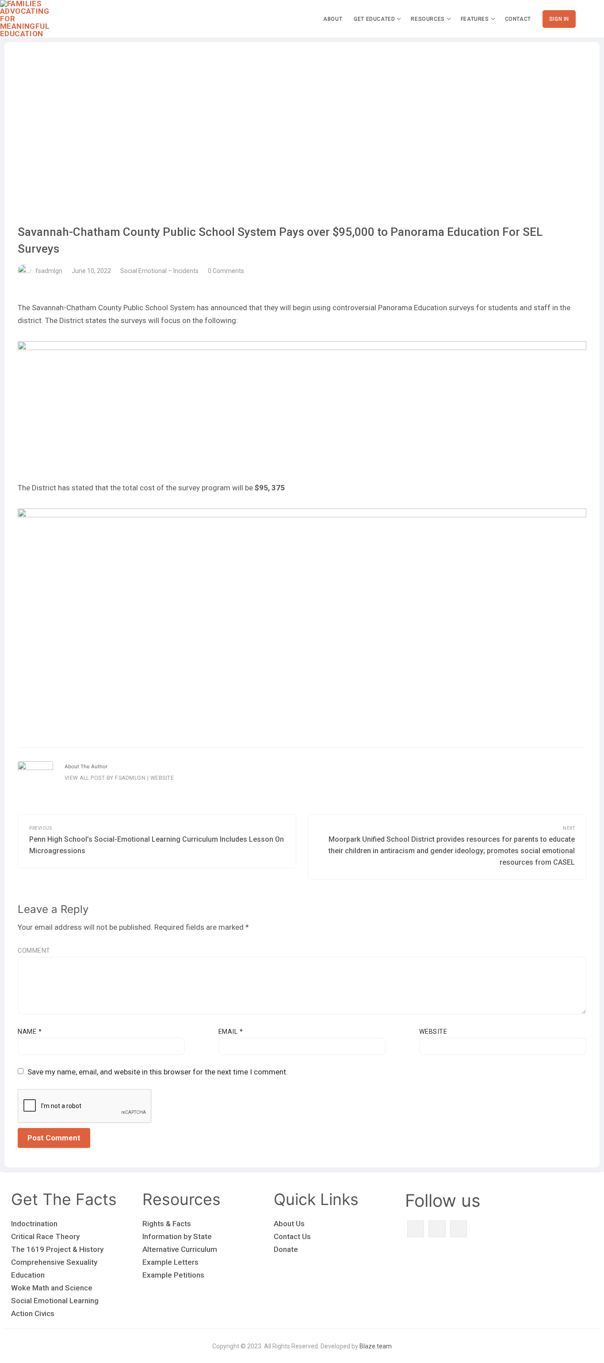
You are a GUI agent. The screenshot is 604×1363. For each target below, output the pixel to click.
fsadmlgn (48, 270)
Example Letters (170, 1262)
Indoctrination (34, 1223)
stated (82, 487)
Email (230, 1032)
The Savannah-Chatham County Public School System (106, 307)
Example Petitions (173, 1275)
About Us (289, 1223)
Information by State (177, 1236)
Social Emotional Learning (55, 1300)
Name (30, 1032)
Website (162, 778)
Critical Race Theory (45, 1236)
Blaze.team (375, 1346)
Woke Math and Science (51, 1287)
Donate (286, 1249)
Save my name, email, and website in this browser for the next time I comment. (157, 1071)
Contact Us (292, 1236)
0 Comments (226, 270)
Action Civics (32, 1313)
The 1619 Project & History (57, 1249)
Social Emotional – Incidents (159, 270)
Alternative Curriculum (179, 1249)
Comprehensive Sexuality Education (54, 1268)
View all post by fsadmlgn (105, 778)
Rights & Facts (166, 1223)
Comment (34, 951)
